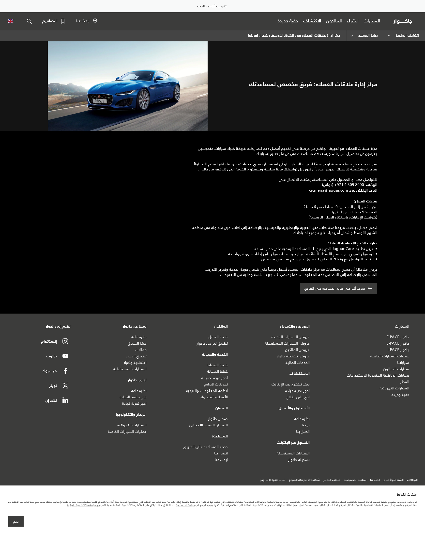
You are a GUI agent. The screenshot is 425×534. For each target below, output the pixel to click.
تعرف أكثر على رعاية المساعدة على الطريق (334, 288)
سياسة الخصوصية (355, 480)
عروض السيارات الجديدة (291, 337)
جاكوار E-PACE (397, 343)
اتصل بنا (303, 431)
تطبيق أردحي (136, 356)
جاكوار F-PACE (398, 337)
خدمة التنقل (218, 337)
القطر (404, 382)
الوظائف (412, 480)
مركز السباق (137, 343)
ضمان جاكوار (218, 418)
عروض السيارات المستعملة (287, 343)
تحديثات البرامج (216, 384)
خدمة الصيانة (217, 365)
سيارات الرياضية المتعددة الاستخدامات (378, 375)
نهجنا (306, 425)
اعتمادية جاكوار (135, 362)
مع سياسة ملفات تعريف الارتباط (83, 505)
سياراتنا (403, 362)
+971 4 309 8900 (349, 184)
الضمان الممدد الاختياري (208, 425)
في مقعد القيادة (133, 397)
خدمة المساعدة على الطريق (205, 447)
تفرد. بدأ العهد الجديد (212, 6)
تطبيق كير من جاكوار (212, 343)
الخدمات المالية (298, 362)
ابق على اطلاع (298, 397)
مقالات (141, 349)
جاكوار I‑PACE (398, 349)
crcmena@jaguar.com (328, 190)
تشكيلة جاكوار (299, 459)
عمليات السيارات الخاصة (389, 356)
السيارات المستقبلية (130, 369)
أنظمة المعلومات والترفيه (207, 390)
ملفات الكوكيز (331, 480)
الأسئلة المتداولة (214, 397)
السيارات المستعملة (293, 453)
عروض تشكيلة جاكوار (293, 356)
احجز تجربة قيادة (297, 390)
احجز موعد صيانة (214, 378)
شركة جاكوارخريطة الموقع (304, 480)
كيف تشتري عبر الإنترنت (291, 384)
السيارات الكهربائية (394, 388)
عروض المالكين (297, 349)
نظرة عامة (302, 418)
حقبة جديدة (400, 394)
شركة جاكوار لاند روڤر (272, 480)
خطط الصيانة (217, 371)
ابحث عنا (221, 459)
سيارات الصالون (396, 369)
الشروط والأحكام (394, 480)
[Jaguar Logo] (403, 21)
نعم (16, 521)
